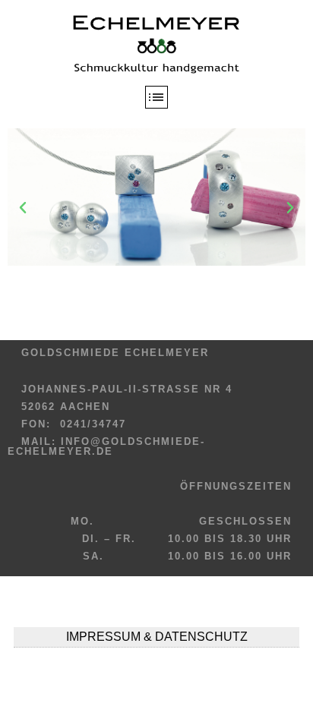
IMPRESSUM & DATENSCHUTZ (157, 636)
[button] (22, 208)
